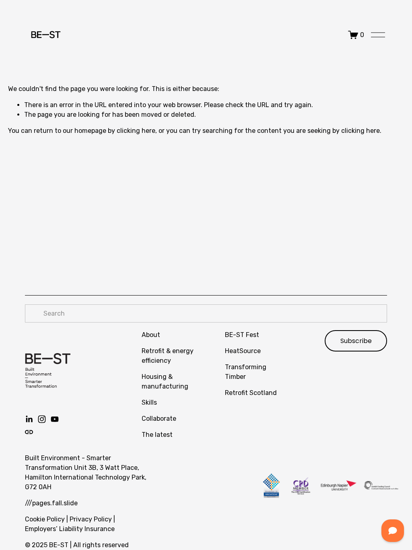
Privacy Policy (91, 519)
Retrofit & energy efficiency (168, 355)
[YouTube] (55, 419)
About (151, 335)
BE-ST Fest (242, 335)
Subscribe (356, 340)
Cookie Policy (45, 519)
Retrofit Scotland (251, 393)
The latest (157, 434)
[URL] (29, 432)
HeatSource (243, 351)
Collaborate (159, 418)
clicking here (136, 130)
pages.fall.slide (55, 503)
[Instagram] (42, 419)
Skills (149, 402)
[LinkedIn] (29, 419)
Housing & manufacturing (165, 381)
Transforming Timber (245, 371)
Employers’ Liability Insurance (70, 529)
